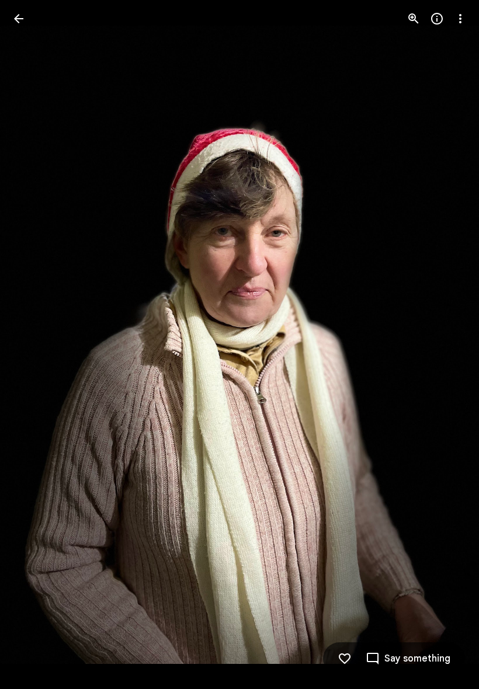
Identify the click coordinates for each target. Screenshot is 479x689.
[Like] (345, 659)
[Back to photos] (19, 19)
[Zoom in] (413, 18)
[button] (32, 344)
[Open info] (437, 18)
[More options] (460, 18)
